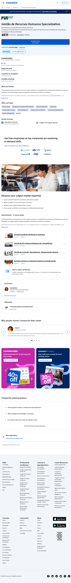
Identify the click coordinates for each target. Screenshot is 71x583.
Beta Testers (23, 525)
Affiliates (39, 544)
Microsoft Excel (6, 482)
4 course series (6, 58)
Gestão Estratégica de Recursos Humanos (29, 234)
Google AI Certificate (25, 467)
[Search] (57, 3)
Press (38, 520)
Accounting (5, 465)
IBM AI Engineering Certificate (24, 494)
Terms (39, 525)
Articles (39, 538)
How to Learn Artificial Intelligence (60, 493)
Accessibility (40, 533)
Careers (4, 528)
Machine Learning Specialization (41, 497)
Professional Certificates (5, 537)
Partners (22, 523)
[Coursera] (11, 2)
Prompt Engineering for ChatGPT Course (43, 501)
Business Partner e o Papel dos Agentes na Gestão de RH (35, 261)
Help (38, 531)
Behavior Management (8, 113)
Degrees (4, 545)
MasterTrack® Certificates (6, 541)
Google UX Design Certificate (24, 490)
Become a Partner (7, 555)
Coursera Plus (6, 533)
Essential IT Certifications (58, 485)
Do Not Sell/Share (41, 551)
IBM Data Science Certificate (24, 503)
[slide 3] (36, 340)
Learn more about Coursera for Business (16, 146)
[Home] (2, 7)
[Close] (66, 11)
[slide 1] (32, 340)
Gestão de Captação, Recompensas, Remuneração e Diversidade (38, 252)
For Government (6, 550)
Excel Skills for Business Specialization (43, 488)
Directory (39, 541)
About (4, 520)
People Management (41, 107)
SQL (3, 490)
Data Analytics (6, 474)
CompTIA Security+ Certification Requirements (60, 479)
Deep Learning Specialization (41, 484)
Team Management (23, 110)
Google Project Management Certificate (24, 484)
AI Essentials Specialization (41, 468)
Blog (21, 528)
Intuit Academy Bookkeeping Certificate (24, 508)
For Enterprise (6, 547)
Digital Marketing (6, 477)
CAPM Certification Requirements (59, 468)
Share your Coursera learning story (60, 506)
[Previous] (3, 332)
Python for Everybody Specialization (43, 505)
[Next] (67, 332)
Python (4, 487)
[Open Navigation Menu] (3, 3)
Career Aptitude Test (60, 465)
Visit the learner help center (14, 438)
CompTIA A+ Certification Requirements (58, 473)
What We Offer (6, 523)
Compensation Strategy (9, 110)
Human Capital (6, 107)
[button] (27, 35)
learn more (17, 445)
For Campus (5, 552)
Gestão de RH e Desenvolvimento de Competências (33, 243)
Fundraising (53, 107)
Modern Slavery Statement (41, 547)
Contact (39, 536)
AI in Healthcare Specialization (41, 479)
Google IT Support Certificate (24, 479)
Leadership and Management (28, 7)
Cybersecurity (6, 472)
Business (15, 7)
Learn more (22, 47)
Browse (8, 7)
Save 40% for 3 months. (49, 12)
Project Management (7, 485)
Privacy (39, 528)
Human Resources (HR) (8, 479)
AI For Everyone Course (43, 476)
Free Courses (5, 560)
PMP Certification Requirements (59, 498)
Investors (39, 523)
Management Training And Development (23, 107)
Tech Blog (22, 533)
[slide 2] (34, 340)
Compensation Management (55, 110)
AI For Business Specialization (41, 472)
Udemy (4, 563)
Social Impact (5, 558)
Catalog (4, 531)
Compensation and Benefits (38, 110)
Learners (22, 520)
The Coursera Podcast (26, 531)
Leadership (5, 525)
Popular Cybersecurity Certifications (60, 502)
